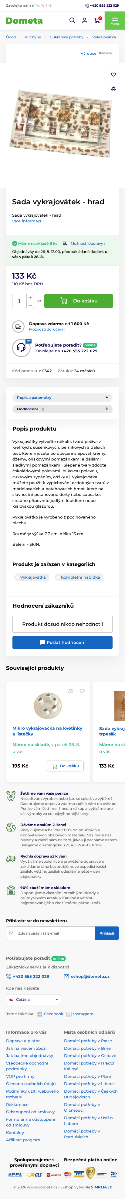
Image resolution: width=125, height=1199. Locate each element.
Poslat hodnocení (66, 642)
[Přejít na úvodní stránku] (24, 20)
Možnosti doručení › (47, 329)
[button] (72, 20)
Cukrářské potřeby (66, 37)
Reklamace (17, 1104)
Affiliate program (23, 1139)
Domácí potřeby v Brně (87, 1048)
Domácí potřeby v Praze (88, 1040)
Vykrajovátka (104, 37)
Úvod (11, 37)
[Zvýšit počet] (30, 297)
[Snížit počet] (30, 305)
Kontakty (15, 1132)
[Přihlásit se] (85, 20)
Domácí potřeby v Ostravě (90, 1055)
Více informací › (28, 220)
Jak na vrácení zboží (26, 1048)
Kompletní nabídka (80, 577)
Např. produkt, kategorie (45, 52)
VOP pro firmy (20, 1076)
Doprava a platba (23, 1040)
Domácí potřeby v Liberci (89, 1083)
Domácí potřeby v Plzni (87, 1076)
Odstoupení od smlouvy (30, 1111)
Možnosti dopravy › (88, 243)
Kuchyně (33, 37)
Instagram (83, 1013)
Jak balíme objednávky (29, 1055)
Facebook (53, 1013)
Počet (19, 301)
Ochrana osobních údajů (31, 1083)
